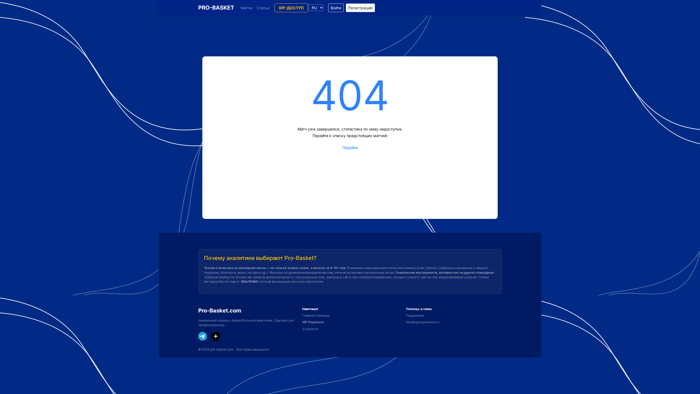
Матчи (246, 7)
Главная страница (315, 315)
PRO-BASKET (216, 7)
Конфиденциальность (422, 322)
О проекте (310, 329)
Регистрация (360, 7)
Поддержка (415, 315)
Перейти (350, 147)
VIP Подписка (313, 322)
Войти (336, 7)
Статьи (262, 7)
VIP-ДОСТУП (291, 7)
